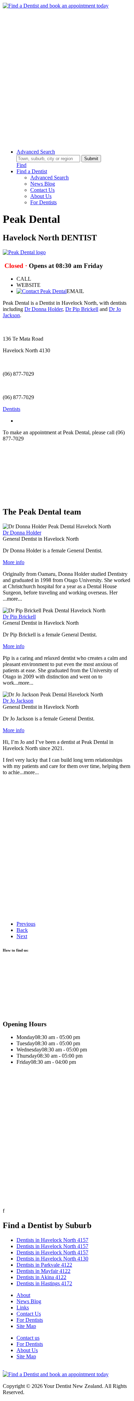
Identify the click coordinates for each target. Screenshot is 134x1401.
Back (22, 930)
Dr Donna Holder (43, 309)
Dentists (11, 409)
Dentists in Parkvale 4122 (44, 1265)
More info (13, 562)
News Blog (42, 184)
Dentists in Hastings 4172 (44, 1283)
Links (22, 1307)
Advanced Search (35, 152)
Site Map (26, 1326)
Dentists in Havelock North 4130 (52, 1259)
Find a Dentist (31, 171)
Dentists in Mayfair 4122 (43, 1271)
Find (21, 165)
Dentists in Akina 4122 (41, 1277)
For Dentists (43, 202)
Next (21, 936)
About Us (41, 196)
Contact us (28, 1338)
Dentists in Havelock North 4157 (52, 1240)
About (23, 1295)
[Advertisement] (67, 76)
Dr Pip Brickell (81, 309)
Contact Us (42, 190)
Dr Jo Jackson (18, 701)
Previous (25, 924)
